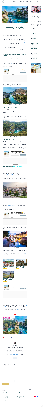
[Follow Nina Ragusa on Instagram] (15, 358)
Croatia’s (16, 111)
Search (30, 389)
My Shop (36, 1)
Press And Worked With (20, 396)
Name (3, 380)
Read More (5, 268)
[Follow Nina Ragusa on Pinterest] (16, 358)
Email (17, 380)
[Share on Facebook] (42, 202)
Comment (4, 365)
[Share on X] (42, 203)
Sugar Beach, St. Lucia (35, 58)
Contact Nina (19, 393)
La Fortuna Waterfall (35, 57)
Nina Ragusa (9, 33)
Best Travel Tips (5, 396)
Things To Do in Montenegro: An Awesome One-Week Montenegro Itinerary (8, 279)
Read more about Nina (15, 355)
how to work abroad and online (13, 354)
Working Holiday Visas (6, 398)
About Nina (18, 392)
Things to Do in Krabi (35, 53)
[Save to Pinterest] (42, 204)
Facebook (17, 309)
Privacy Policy (19, 397)
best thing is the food (11, 205)
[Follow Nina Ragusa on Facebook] (13, 358)
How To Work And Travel (7, 393)
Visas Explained (5, 397)
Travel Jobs (34, 37)
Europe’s (11, 63)
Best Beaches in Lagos (35, 52)
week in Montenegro (18, 166)
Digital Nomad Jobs (35, 38)
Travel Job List (5, 392)
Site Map (18, 398)
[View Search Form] (40, 1)
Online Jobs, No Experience (36, 39)
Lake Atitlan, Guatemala (35, 59)
